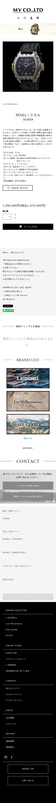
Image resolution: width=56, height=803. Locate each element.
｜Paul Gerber (11, 630)
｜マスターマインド (13, 694)
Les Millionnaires (10, 104)
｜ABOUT (8, 710)
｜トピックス (10, 724)
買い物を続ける (9, 299)
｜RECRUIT (9, 734)
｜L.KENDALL (11, 618)
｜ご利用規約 (10, 665)
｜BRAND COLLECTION (15, 610)
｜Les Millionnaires (13, 624)
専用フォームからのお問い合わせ (28, 496)
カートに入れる (30, 226)
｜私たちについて (12, 688)
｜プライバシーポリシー (15, 659)
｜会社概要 (9, 718)
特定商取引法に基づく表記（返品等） (18, 287)
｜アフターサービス (13, 700)
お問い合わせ (28, 781)
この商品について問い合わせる (15, 295)
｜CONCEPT (10, 681)
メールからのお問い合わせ (28, 486)
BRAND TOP (28, 769)
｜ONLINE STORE (13, 646)
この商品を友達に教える (12, 291)
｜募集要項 (9, 747)
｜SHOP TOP (10, 653)
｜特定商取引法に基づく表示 (17, 671)
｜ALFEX (8, 636)
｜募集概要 (9, 741)
